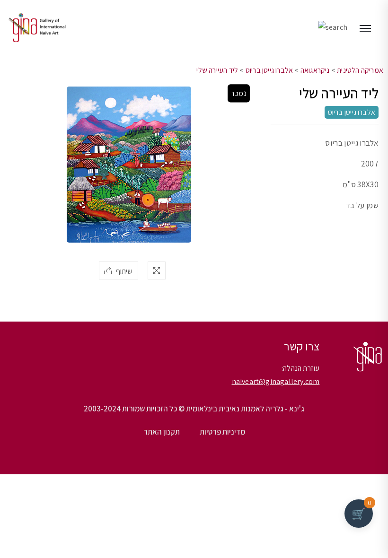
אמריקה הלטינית (360, 70)
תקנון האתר (161, 432)
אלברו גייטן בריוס (269, 70)
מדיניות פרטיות (222, 432)
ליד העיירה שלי (217, 70)
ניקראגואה (315, 70)
